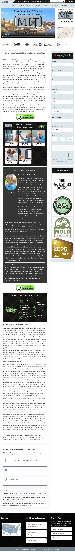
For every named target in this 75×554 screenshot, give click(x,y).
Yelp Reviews (57, 538)
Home (14, 5)
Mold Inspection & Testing (20, 59)
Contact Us (63, 5)
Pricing (71, 5)
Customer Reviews (59, 533)
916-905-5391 (14, 479)
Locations (54, 5)
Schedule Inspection (33, 5)
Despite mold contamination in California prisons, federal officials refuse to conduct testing (24, 504)
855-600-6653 (45, 1)
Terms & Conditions (55, 549)
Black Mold (32, 540)
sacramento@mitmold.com (18, 470)
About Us (21, 5)
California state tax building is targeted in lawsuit (24, 493)
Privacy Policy (47, 549)
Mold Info (45, 5)
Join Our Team (58, 529)
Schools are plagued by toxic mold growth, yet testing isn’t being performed (24, 498)
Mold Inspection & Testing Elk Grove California (19, 449)
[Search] (63, 1)
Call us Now (28, 116)
